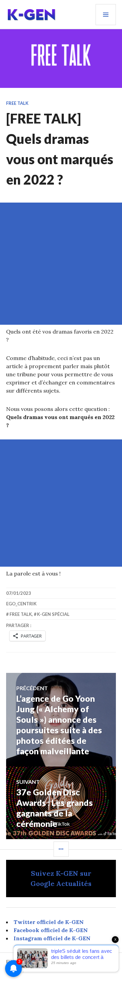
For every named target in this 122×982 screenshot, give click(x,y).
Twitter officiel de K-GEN (49, 922)
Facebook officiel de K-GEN (51, 930)
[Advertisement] (61, 264)
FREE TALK (17, 103)
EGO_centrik (21, 603)
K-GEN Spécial (53, 614)
